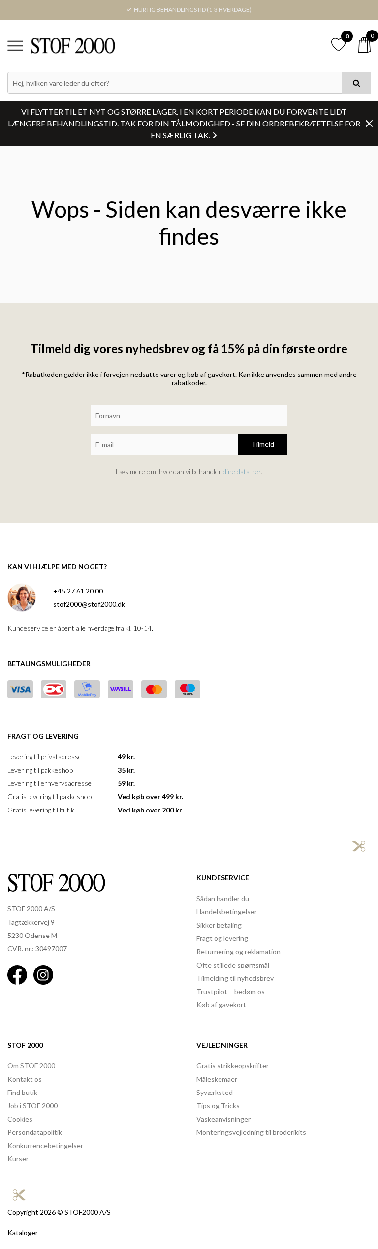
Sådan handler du (222, 898)
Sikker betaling (219, 925)
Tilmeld (263, 444)
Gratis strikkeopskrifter (232, 1066)
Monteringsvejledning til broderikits (251, 1132)
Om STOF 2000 (31, 1066)
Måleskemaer (216, 1079)
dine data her (242, 472)
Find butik (22, 1092)
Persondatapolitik (34, 1132)
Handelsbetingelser (226, 911)
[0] (364, 45)
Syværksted (214, 1092)
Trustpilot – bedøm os (230, 991)
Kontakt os (24, 1079)
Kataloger (22, 1232)
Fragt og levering (222, 938)
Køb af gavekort (221, 1004)
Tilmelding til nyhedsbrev (235, 978)
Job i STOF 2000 (32, 1105)
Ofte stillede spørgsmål (232, 965)
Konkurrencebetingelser (45, 1145)
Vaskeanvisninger (223, 1119)
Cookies (19, 1119)
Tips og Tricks (218, 1105)
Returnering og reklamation (238, 951)
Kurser (18, 1159)
